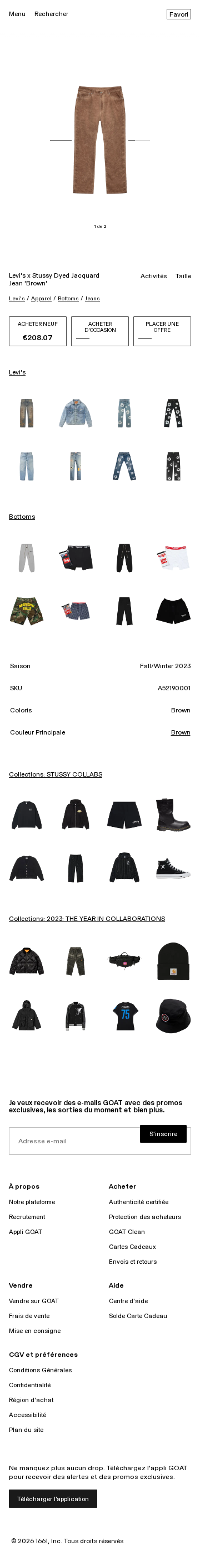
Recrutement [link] (27, 1217)
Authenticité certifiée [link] (138, 1202)
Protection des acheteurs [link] (145, 1217)
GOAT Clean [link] (127, 1232)
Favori (178, 15)
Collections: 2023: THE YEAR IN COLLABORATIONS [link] (87, 919)
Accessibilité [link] (27, 1415)
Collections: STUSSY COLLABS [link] (55, 775)
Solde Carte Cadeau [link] (138, 1316)
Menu (17, 14)
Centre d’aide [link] (128, 1301)
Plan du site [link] (26, 1430)
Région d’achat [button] (31, 1400)
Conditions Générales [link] (40, 1370)
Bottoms (68, 298)
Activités (154, 276)
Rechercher (51, 14)
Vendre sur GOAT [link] (34, 1301)
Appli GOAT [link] (25, 1232)
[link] (26, 413)
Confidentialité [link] (30, 1385)
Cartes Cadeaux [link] (132, 1247)
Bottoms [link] (22, 517)
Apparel (41, 298)
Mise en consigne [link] (35, 1331)
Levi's (17, 298)
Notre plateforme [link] (32, 1202)
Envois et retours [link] (133, 1262)
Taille (183, 276)
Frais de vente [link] (29, 1316)
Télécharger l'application (53, 1499)
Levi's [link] (17, 372)
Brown (181, 733)
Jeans (92, 298)
